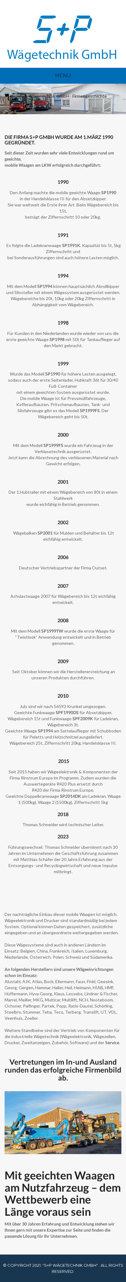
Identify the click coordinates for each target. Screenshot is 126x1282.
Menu (63, 75)
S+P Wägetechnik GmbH (44, 96)
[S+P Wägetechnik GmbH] (61, 38)
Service (112, 1042)
